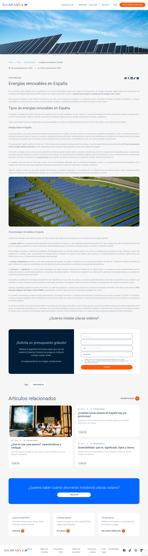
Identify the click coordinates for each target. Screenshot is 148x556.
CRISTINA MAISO (32, 440)
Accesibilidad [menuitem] (113, 549)
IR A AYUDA (61, 531)
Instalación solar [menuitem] (67, 5)
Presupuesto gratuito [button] (132, 5)
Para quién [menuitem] (93, 5)
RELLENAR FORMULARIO (111, 531)
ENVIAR (107, 367)
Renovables (38, 385)
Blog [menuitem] (115, 5)
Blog (18, 62)
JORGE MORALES (99, 444)
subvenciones (43, 157)
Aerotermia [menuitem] (82, 5)
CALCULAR (74, 495)
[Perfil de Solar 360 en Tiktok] (130, 550)
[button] (107, 361)
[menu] (68, 4)
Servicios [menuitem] (105, 5)
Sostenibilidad (29, 62)
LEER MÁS (16, 531)
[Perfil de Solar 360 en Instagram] (136, 550)
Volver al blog (127, 398)
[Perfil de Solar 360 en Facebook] (124, 550)
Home (11, 62)
